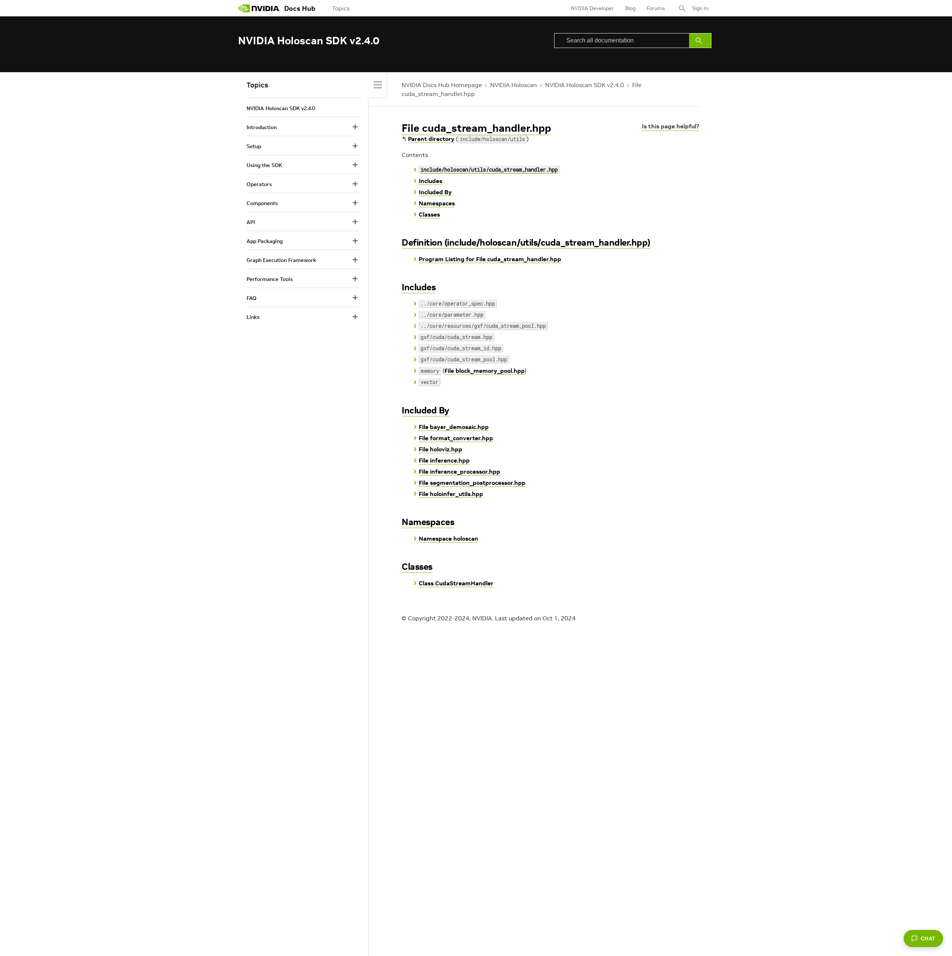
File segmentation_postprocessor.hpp (472, 482)
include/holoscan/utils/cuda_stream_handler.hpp (489, 169)
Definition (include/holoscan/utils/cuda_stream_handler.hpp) (526, 242)
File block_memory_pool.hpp (484, 370)
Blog (630, 8)
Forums (656, 8)
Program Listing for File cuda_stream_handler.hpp (490, 259)
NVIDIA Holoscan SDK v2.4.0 (584, 85)
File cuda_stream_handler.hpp (476, 128)
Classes (429, 214)
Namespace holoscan (448, 538)
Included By (435, 192)
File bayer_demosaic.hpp (454, 427)
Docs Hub (299, 8)
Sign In (700, 8)
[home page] (259, 8)
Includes (430, 181)
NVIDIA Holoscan (513, 85)
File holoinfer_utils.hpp (451, 494)
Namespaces (437, 203)
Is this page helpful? (670, 126)
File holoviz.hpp (440, 449)
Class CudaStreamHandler (456, 583)
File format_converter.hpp (456, 438)
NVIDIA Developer (592, 8)
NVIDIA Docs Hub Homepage (442, 85)
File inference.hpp (444, 460)
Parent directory (431, 139)
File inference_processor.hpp (459, 471)
